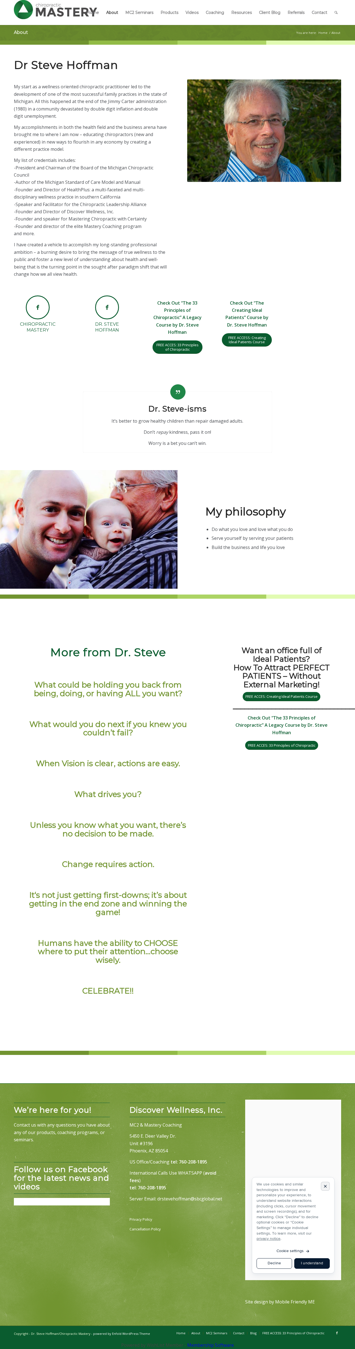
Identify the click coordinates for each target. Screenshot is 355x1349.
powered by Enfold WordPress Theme (121, 1334)
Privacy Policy (141, 1219)
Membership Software (210, 1345)
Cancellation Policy (145, 1229)
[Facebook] (337, 1333)
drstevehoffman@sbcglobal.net (189, 1199)
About (21, 32)
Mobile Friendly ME (295, 1302)
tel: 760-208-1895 (189, 1162)
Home (323, 33)
